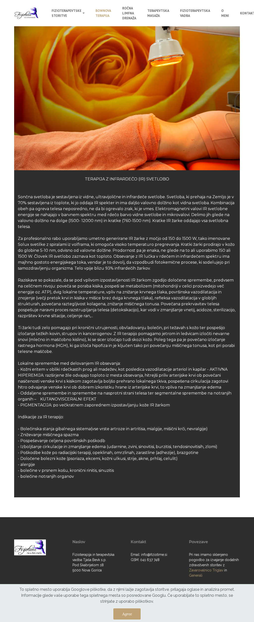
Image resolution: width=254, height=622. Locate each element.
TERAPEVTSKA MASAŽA (158, 13)
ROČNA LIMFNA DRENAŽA (129, 13)
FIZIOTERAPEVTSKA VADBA (195, 13)
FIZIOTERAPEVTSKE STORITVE (66, 13)
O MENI (225, 13)
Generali (195, 575)
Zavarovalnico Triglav (206, 570)
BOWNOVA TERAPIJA (103, 13)
